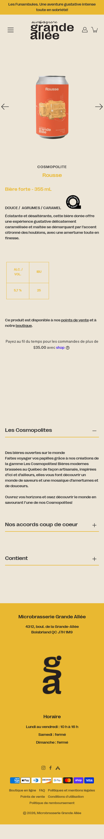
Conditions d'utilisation (66, 796)
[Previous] (5, 107)
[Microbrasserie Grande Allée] (52, 29)
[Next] (99, 107)
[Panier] (95, 30)
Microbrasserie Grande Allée (59, 813)
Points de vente (32, 796)
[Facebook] (50, 768)
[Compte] (85, 30)
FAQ (42, 790)
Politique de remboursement (52, 803)
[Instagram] (43, 768)
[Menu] (10, 30)
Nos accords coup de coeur (41, 524)
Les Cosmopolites (28, 430)
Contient (16, 558)
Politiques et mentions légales (71, 790)
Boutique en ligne (22, 790)
